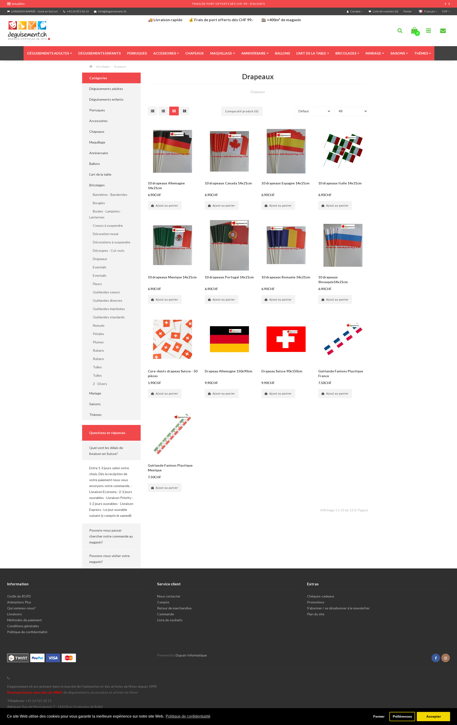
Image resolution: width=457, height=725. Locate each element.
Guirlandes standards (107, 317)
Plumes (96, 342)
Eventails (97, 267)
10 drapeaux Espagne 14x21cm (285, 183)
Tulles (95, 367)
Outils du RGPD (19, 596)
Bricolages (345, 53)
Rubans (96, 350)
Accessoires (164, 53)
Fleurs (95, 284)
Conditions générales (23, 626)
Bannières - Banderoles (108, 194)
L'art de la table (311, 53)
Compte (163, 602)
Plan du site (315, 614)
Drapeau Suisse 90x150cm (281, 371)
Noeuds (96, 325)
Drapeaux (120, 66)
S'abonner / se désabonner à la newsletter (338, 608)
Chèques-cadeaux (320, 596)
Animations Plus (19, 602)
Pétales (96, 334)
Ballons (282, 53)
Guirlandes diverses (105, 300)
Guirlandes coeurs (104, 292)
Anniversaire (253, 53)
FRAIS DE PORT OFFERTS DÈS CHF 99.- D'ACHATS (228, 3)
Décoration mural (103, 234)
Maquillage (221, 53)
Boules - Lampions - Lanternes (105, 214)
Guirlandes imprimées (107, 309)
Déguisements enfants (99, 53)
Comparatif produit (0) (241, 111)
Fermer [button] (378, 716)
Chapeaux (194, 53)
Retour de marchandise (174, 608)
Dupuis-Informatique (191, 655)
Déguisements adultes (48, 53)
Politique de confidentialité (27, 632)
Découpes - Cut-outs (106, 250)
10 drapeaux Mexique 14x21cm (172, 277)
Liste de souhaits (170, 620)
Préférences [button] (402, 716)
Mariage (373, 53)
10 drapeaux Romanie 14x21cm (285, 277)
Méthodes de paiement (24, 620)
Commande (165, 614)
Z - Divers (98, 384)
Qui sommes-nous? (21, 608)
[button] (111, 450)
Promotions (315, 602)
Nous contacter (168, 596)
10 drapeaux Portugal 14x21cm (229, 277)
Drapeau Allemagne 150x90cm (228, 371)
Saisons (397, 53)
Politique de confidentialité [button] (188, 716)
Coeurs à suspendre (106, 225)
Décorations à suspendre (109, 242)
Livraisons (14, 614)
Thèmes (421, 53)
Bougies (97, 203)
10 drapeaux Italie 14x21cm (340, 183)
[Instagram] (445, 658)
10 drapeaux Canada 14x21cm (228, 183)
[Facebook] (436, 658)
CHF (445, 11)
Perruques (137, 53)
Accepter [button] (433, 716)
